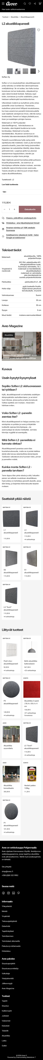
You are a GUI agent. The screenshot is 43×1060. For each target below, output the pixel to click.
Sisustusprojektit (8, 963)
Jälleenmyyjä (7, 983)
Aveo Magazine (8, 988)
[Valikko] (3, 3)
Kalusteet (5, 1026)
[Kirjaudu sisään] (34, 3)
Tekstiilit (5, 1031)
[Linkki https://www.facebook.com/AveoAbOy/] (3, 893)
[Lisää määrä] (14, 209)
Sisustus (5, 1006)
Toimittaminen (7, 936)
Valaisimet (6, 1021)
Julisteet (5, 1016)
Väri (4, 192)
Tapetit (4, 1001)
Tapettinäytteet (8, 931)
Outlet (4, 1046)
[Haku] (24, 3)
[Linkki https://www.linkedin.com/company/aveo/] (13, 893)
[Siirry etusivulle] (11, 3)
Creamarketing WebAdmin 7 (26, 1057)
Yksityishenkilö (8, 978)
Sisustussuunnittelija (10, 968)
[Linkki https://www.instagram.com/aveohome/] (8, 893)
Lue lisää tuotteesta (10, 184)
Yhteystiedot (7, 906)
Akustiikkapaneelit (27, 17)
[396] (18, 71)
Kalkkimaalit (7, 1011)
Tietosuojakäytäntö (9, 921)
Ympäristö (6, 916)
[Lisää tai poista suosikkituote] (38, 30)
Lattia (4, 1041)
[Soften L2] (21, 47)
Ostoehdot (6, 926)
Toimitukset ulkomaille (11, 941)
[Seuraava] (38, 71)
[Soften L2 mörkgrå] (33, 71)
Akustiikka (14, 17)
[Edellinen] (4, 71)
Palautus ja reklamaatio (11, 946)
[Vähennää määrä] (4, 209)
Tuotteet (5, 17)
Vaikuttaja (6, 973)
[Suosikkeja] (29, 3)
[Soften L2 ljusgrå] (25, 71)
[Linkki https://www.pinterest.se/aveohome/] (18, 893)
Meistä (4, 911)
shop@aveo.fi (7, 871)
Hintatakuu (6, 951)
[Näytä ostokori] (39, 3)
